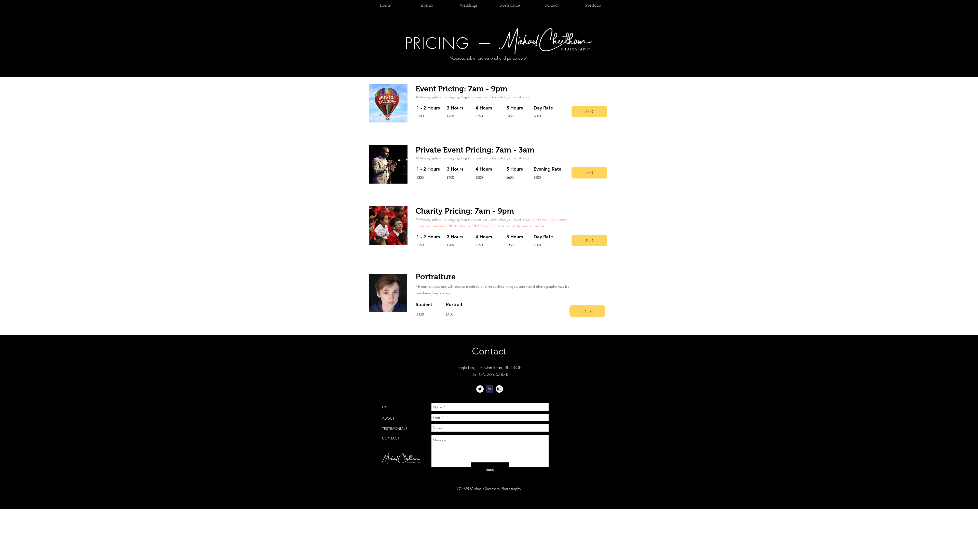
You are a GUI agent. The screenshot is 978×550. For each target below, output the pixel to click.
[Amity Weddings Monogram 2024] (489, 389)
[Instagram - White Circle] (499, 389)
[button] (589, 111)
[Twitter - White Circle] (480, 389)
